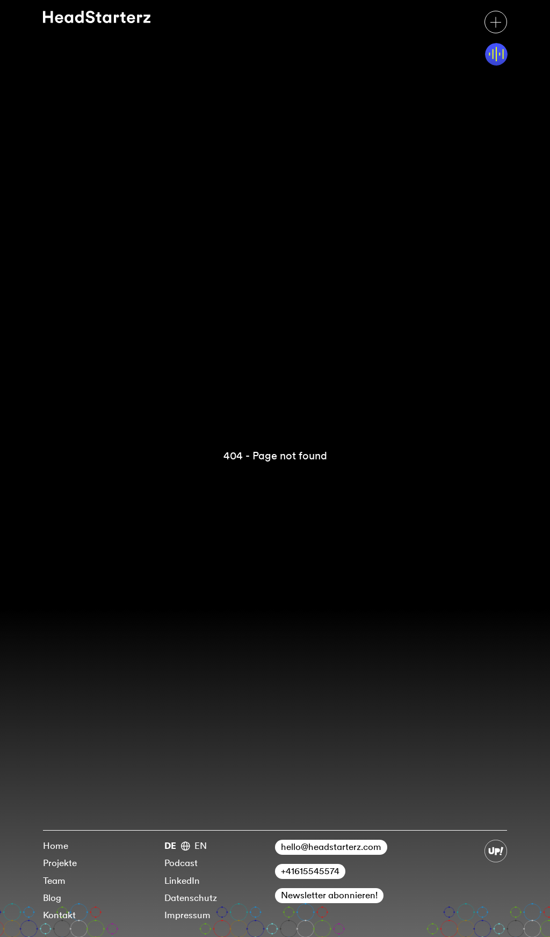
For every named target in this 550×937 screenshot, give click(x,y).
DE (170, 845)
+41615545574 (310, 871)
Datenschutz (190, 897)
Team (54, 880)
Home (55, 845)
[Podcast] (496, 54)
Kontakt (59, 915)
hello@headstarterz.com (331, 846)
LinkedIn (182, 880)
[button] (495, 22)
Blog (52, 897)
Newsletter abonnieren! (329, 895)
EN (200, 845)
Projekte (60, 862)
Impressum (187, 915)
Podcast (181, 862)
